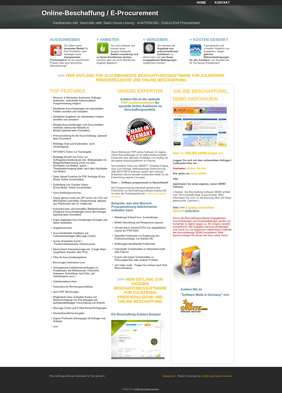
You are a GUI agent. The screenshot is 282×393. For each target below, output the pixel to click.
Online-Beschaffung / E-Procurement (100, 13)
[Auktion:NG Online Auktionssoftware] (186, 281)
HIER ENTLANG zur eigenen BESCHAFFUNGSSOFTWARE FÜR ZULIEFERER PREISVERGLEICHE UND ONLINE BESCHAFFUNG (140, 290)
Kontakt (222, 2)
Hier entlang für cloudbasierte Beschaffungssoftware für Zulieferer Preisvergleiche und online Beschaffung (145, 77)
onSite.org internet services (217, 376)
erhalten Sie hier (196, 168)
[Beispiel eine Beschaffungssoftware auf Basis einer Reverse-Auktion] (138, 358)
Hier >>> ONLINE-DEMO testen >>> (198, 153)
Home (201, 2)
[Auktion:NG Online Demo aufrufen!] (200, 145)
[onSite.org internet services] (194, 315)
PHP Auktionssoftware (137, 102)
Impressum (169, 376)
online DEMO (198, 173)
